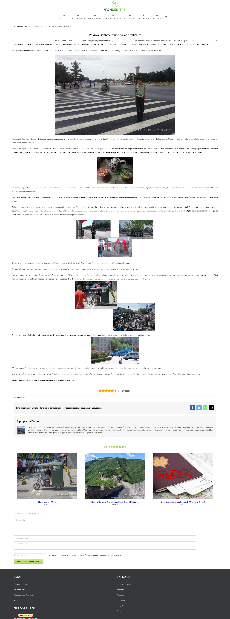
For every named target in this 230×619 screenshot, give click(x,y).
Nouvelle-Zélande (124, 584)
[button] (166, 16)
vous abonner (104, 555)
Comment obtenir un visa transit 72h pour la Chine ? (183, 502)
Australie (120, 595)
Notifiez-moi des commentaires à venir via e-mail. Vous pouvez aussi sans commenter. (85, 555)
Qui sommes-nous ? (21, 584)
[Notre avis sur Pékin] (47, 475)
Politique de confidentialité (24, 595)
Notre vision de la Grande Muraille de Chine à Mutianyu (114, 502)
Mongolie (120, 606)
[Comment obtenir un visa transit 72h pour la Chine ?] (183, 475)
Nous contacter (19, 589)
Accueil (28, 26)
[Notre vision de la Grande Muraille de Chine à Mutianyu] (115, 475)
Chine (35, 26)
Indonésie (120, 589)
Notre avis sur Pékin (47, 502)
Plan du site (18, 600)
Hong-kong (121, 600)
